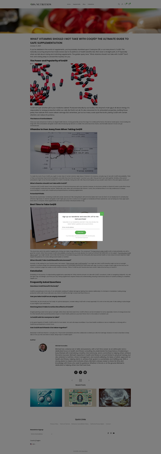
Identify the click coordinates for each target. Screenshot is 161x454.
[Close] (102, 214)
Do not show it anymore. (82, 237)
